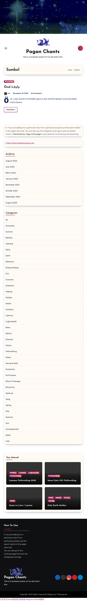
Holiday (9, 297)
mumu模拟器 (12, 599)
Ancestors (10, 226)
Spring (8, 405)
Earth (8, 256)
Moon (8, 327)
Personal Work (12, 363)
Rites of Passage (13, 381)
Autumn (9, 232)
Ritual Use (9, 82)
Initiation (10, 309)
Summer (9, 417)
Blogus (50, 594)
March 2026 (11, 173)
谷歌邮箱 (21, 599)
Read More (10, 110)
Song (8, 399)
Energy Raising (12, 268)
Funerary (10, 280)
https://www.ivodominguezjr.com (20, 143)
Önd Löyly (12, 87)
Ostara (8, 345)
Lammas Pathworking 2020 (22, 481)
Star (7, 411)
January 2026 (12, 179)
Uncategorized (12, 429)
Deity (8, 250)
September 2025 (13, 197)
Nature (9, 333)
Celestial (9, 244)
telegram (29, 599)
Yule (7, 441)
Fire (7, 274)
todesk (36, 599)
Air (7, 220)
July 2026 (10, 167)
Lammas (9, 315)
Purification (11, 375)
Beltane (9, 238)
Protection (10, 369)
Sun (7, 423)
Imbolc (8, 303)
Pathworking (11, 351)
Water (8, 435)
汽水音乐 (3, 599)
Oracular (9, 339)
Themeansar (61, 594)
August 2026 (11, 161)
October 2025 (12, 191)
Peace (8, 357)
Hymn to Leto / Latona (20, 506)
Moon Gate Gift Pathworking (62, 481)
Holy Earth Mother (57, 506)
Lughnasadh (11, 321)
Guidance (10, 286)
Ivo (9, 93)
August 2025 (11, 203)
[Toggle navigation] (6, 48)
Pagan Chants (43, 51)
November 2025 (12, 185)
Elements (10, 262)
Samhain (9, 393)
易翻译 (41, 599)
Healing (9, 292)
